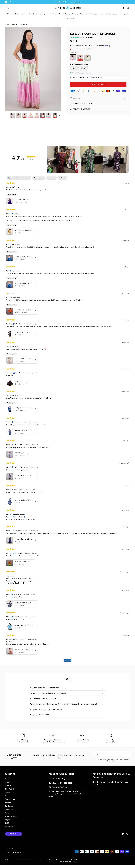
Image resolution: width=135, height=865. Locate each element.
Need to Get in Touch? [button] (62, 773)
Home (7, 24)
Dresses (8, 796)
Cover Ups (9, 809)
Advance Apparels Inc (16, 859)
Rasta (7, 813)
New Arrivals (9, 789)
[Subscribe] (128, 754)
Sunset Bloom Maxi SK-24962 (20, 24)
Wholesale (9, 826)
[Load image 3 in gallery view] (24, 115)
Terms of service (49, 859)
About (7, 782)
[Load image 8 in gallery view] (55, 115)
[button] (7, 7)
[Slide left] (7, 116)
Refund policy (29, 859)
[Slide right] (59, 116)
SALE (7, 823)
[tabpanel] (67, 420)
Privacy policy (39, 859)
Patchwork (9, 806)
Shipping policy (60, 859)
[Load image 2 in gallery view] (18, 115)
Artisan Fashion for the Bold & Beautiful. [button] (111, 775)
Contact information (72, 859)
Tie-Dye (7, 792)
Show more (67, 660)
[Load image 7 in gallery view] (48, 115)
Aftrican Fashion (11, 816)
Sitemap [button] (10, 773)
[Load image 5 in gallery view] (36, 115)
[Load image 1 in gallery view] (12, 115)
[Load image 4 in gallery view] (30, 115)
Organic (8, 819)
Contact (8, 785)
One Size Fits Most (79, 68)
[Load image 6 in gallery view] (42, 115)
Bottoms (8, 802)
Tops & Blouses (10, 799)
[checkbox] (62, 178)
